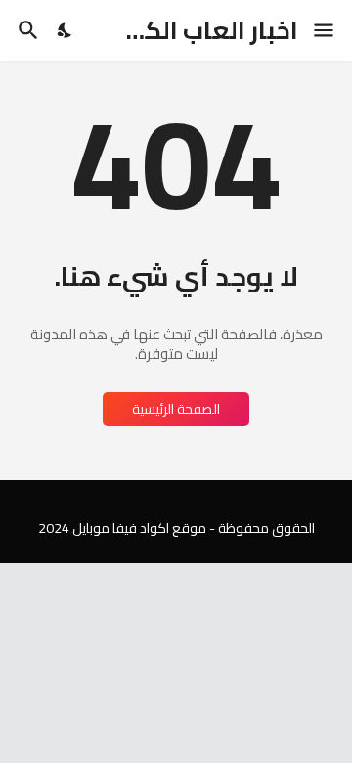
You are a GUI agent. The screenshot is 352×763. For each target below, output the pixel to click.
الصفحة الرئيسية (176, 409)
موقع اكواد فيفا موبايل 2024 (122, 528)
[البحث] (26, 30)
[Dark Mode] (65, 30)
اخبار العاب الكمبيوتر (184, 30)
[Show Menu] (325, 30)
